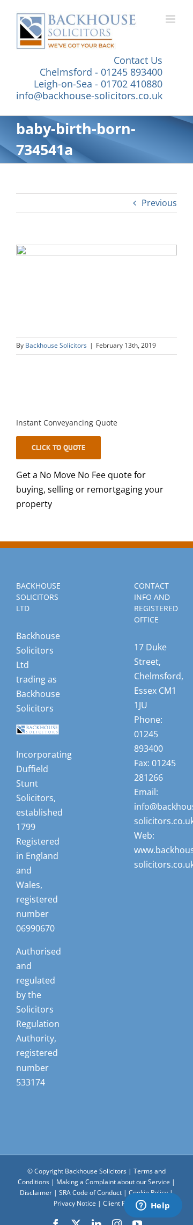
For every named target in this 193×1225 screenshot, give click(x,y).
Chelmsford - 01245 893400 (101, 72)
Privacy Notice (76, 1203)
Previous (159, 203)
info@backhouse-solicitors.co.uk (89, 95)
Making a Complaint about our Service (114, 1181)
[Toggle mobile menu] (171, 19)
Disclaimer (36, 1192)
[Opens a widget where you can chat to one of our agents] (152, 1206)
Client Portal (121, 1203)
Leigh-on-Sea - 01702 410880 (98, 84)
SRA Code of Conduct (90, 1192)
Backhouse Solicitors (56, 345)
